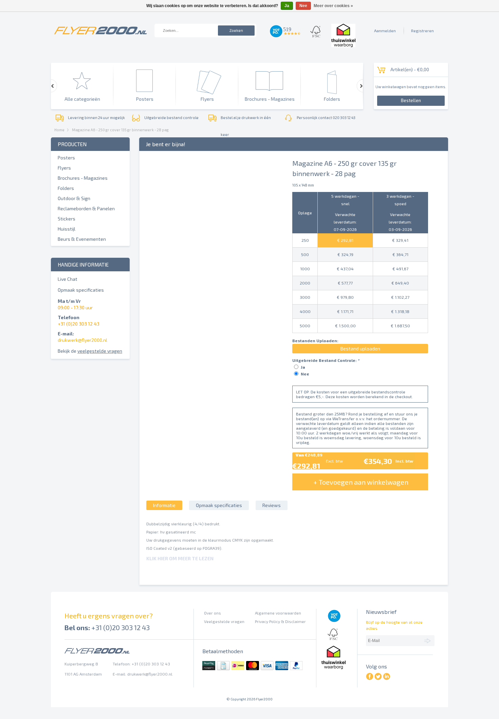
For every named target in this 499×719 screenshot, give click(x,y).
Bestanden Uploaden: (315, 340)
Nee (305, 373)
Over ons (212, 612)
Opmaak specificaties (81, 290)
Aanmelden (385, 30)
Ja (303, 367)
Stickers (66, 218)
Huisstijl (66, 229)
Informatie (164, 505)
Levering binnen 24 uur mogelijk (96, 117)
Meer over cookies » (333, 5)
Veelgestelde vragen (224, 621)
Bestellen (411, 100)
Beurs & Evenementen (82, 239)
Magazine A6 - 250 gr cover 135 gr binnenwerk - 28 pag (120, 130)
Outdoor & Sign (74, 198)
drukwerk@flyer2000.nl (82, 340)
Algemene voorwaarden (278, 612)
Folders (66, 188)
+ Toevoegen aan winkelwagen (360, 482)
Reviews (271, 505)
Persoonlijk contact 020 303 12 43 (326, 117)
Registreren (422, 30)
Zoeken (236, 30)
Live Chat (67, 279)
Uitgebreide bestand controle (171, 117)
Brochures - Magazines (83, 178)
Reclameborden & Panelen (86, 208)
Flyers (64, 168)
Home (59, 130)
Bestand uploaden (360, 348)
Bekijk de (90, 351)
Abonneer (428, 640)
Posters (66, 157)
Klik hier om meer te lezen (180, 558)
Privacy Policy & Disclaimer (280, 621)
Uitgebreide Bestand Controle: (325, 360)
